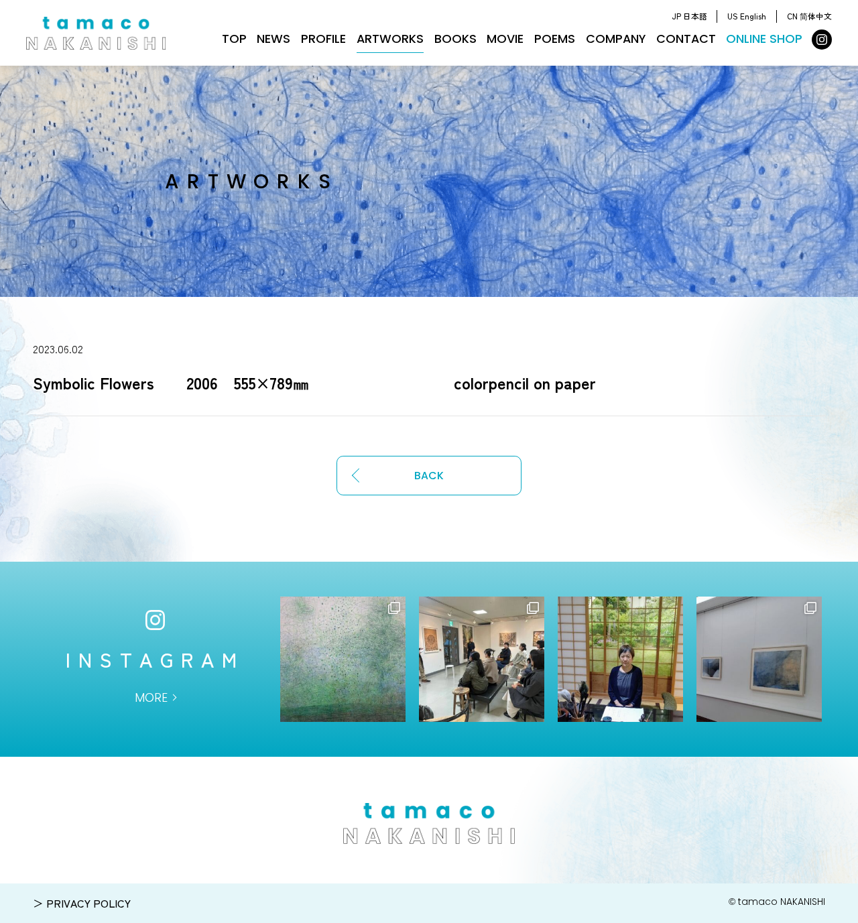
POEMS (554, 38)
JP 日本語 (689, 15)
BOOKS (455, 38)
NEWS (273, 38)
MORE (151, 697)
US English (746, 15)
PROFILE (323, 38)
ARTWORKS (390, 38)
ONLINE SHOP (764, 38)
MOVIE (505, 38)
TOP (234, 38)
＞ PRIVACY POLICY (82, 903)
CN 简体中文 (809, 15)
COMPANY (616, 38)
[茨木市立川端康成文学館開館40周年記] (759, 659)
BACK (429, 475)
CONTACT (686, 38)
